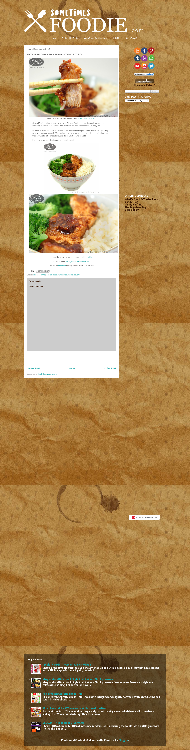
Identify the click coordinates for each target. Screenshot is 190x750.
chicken (36, 275)
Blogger (123, 740)
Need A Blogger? (131, 38)
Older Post (110, 368)
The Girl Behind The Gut (70, 38)
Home (72, 368)
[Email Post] (32, 271)
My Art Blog (116, 38)
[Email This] (37, 271)
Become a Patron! (144, 85)
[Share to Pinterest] (48, 271)
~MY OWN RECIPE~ (87, 119)
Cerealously (132, 210)
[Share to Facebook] (45, 271)
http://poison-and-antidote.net (77, 261)
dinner (43, 275)
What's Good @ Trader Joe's (141, 199)
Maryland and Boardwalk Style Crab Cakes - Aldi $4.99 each (78, 679)
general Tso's (51, 275)
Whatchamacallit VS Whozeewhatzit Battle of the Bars (75, 708)
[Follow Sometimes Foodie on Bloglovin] (144, 75)
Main (54, 38)
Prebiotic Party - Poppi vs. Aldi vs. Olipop (67, 665)
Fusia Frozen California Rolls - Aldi (63, 694)
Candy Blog (131, 202)
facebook (62, 266)
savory (77, 275)
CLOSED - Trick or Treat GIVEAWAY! (63, 723)
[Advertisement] (71, 359)
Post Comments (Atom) (47, 374)
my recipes (62, 275)
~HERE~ (89, 257)
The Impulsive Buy (135, 207)
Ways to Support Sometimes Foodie (95, 38)
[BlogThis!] (40, 271)
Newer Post (33, 368)
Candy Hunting (133, 205)
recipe (70, 275)
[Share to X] (42, 271)
